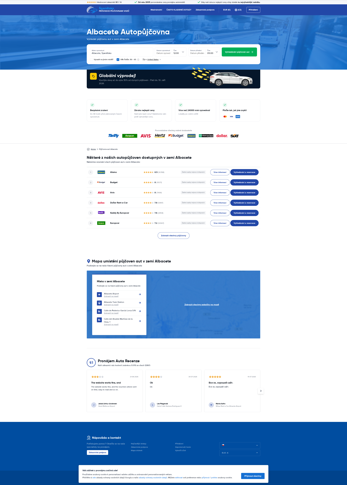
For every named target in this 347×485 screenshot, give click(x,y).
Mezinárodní (156, 9)
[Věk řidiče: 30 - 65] (118, 59)
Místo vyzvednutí (98, 50)
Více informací (220, 172)
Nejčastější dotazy (138, 444)
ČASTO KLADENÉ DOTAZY (178, 9)
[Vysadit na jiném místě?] (91, 59)
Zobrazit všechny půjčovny (173, 235)
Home (93, 149)
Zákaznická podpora (205, 9)
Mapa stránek (136, 450)
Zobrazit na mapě (111, 296)
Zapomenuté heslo (183, 447)
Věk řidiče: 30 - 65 (128, 59)
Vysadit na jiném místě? (103, 59)
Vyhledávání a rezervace (244, 172)
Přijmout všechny (252, 476)
